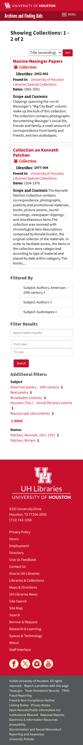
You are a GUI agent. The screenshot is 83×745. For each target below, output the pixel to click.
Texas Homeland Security (42, 690)
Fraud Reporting (20, 695)
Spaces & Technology (25, 635)
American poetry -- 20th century (35, 387)
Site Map (16, 608)
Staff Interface (20, 649)
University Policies (21, 739)
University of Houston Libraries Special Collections (38, 82)
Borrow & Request (23, 622)
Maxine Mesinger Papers (37, 61)
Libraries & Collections (26, 580)
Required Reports (52, 715)
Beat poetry (19, 392)
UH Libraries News (23, 594)
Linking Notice (19, 705)
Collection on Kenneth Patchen (36, 153)
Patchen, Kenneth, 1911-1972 (33, 435)
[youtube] (48, 663)
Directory (16, 552)
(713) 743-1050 (20, 520)
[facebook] (13, 663)
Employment (19, 545)
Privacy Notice (40, 705)
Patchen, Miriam (23, 440)
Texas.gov (16, 690)
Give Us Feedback (22, 559)
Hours (14, 539)
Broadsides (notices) (26, 397)
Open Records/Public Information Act (34, 710)
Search (14, 615)
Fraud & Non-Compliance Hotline (32, 700)
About (14, 642)
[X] (25, 663)
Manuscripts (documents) (30, 413)
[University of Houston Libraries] (41, 483)
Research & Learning (25, 628)
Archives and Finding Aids (24, 16)
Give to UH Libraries (24, 573)
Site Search (18, 601)
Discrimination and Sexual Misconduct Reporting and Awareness (35, 732)
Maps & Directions (23, 587)
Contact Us (17, 566)
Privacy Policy (19, 532)
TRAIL (66, 690)
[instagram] (37, 663)
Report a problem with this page (46, 686)
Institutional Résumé (23, 715)
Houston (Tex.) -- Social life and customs (41, 402)
